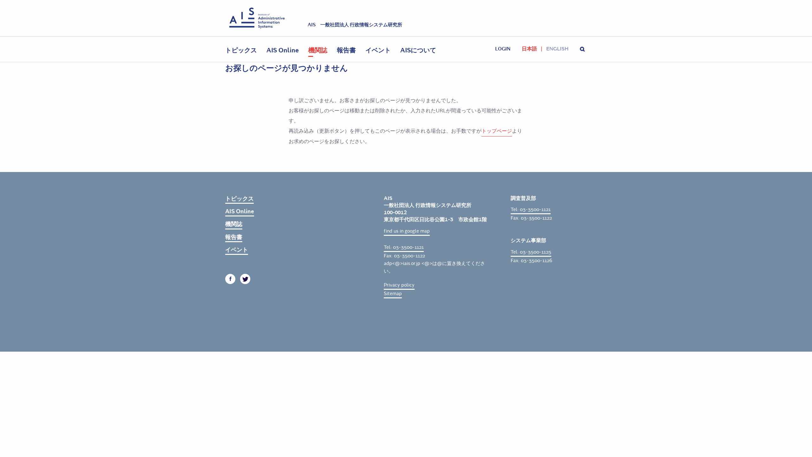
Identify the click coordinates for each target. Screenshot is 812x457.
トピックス (241, 50)
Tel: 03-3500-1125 (531, 252)
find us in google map (407, 231)
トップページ (496, 131)
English (557, 49)
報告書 (346, 50)
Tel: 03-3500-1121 (404, 247)
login (502, 49)
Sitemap (393, 293)
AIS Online (282, 50)
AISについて (418, 50)
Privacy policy (399, 285)
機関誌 (317, 50)
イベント (378, 50)
